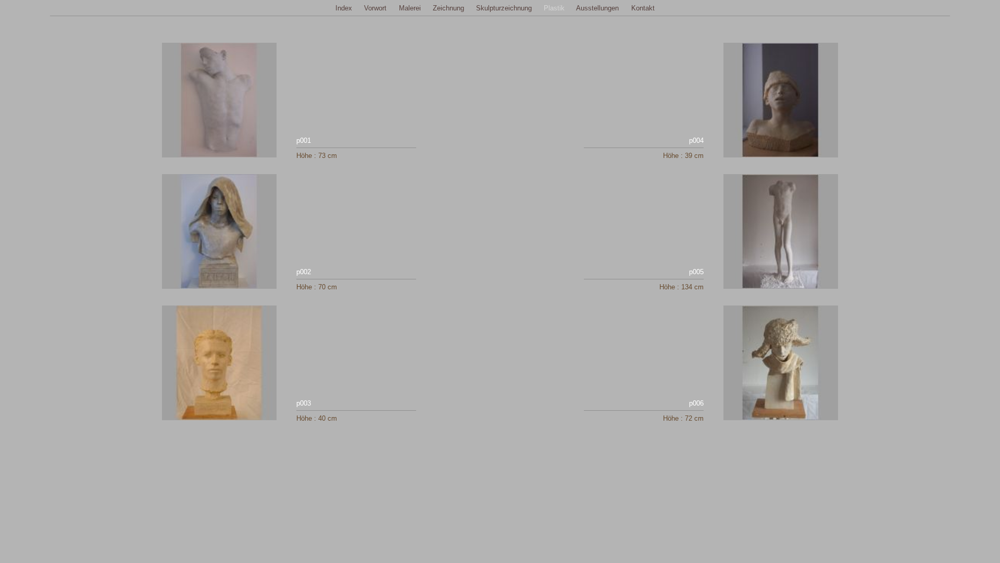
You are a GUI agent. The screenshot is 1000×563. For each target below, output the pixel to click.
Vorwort (375, 8)
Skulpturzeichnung (504, 8)
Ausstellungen (597, 8)
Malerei (410, 8)
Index (343, 8)
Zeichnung (448, 8)
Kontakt (643, 8)
